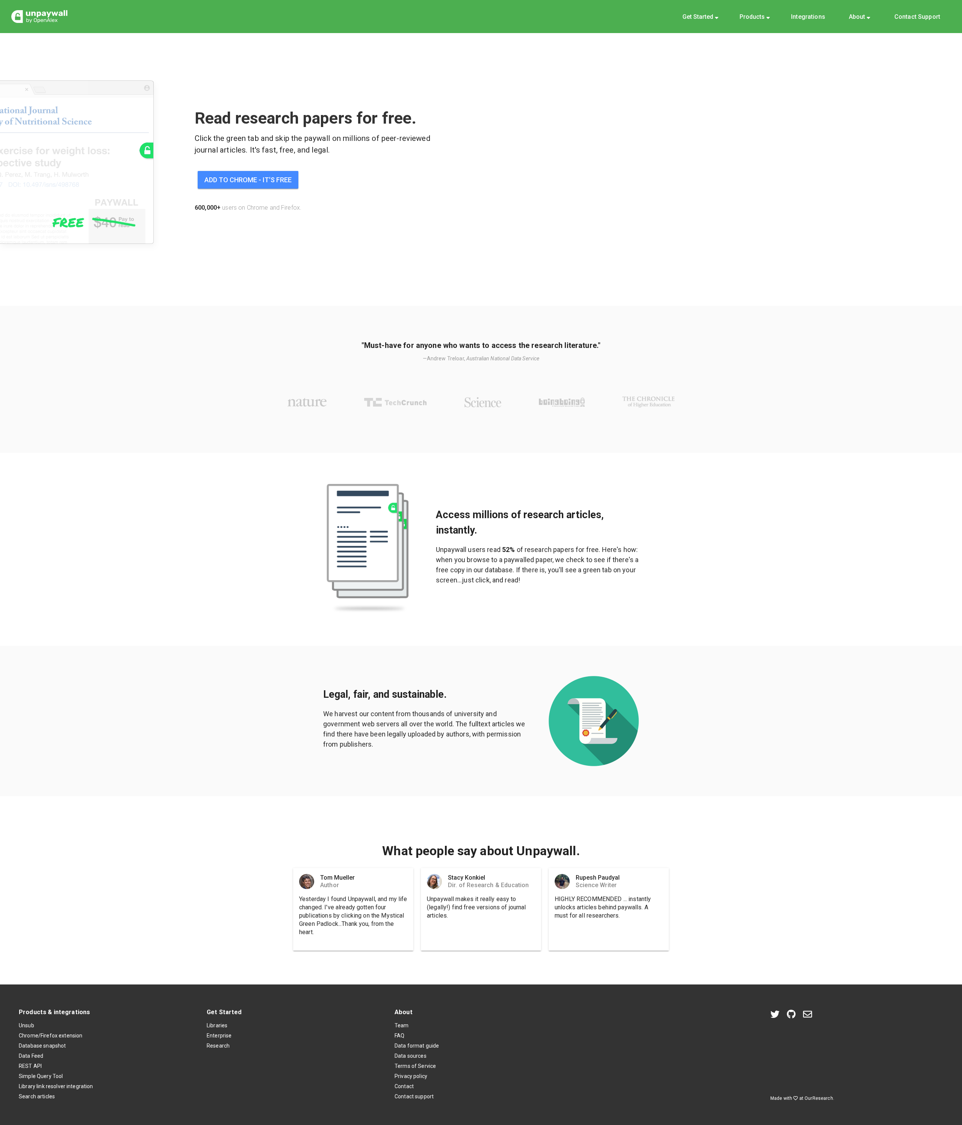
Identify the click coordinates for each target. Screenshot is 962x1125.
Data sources (411, 1056)
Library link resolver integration (56, 1086)
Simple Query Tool (41, 1076)
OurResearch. (819, 1098)
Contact (404, 1086)
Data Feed (31, 1056)
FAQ (399, 1036)
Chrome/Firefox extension (50, 1036)
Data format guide (417, 1046)
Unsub (26, 1025)
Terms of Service (415, 1066)
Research (218, 1046)
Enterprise (219, 1036)
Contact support (414, 1096)
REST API (30, 1066)
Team (402, 1025)
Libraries (217, 1025)
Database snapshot (42, 1046)
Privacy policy (411, 1076)
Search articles (37, 1096)
